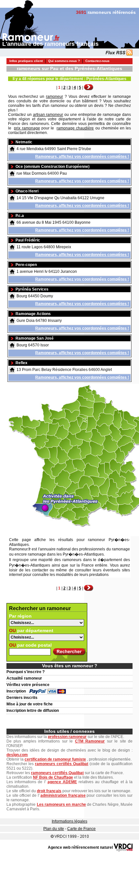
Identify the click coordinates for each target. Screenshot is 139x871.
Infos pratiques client (26, 61)
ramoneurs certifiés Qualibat (61, 764)
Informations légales (69, 821)
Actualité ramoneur (24, 678)
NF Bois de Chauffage (53, 777)
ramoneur (54, 96)
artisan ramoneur (48, 114)
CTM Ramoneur (90, 741)
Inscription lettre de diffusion (32, 710)
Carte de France (81, 828)
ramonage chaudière (75, 128)
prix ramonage (27, 128)
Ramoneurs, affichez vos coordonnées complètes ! (82, 156)
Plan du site (53, 828)
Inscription (16, 691)
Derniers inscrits (21, 697)
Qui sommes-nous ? (64, 61)
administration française (63, 795)
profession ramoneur (67, 736)
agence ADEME (62, 782)
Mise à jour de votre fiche (29, 704)
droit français (49, 791)
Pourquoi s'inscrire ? (25, 672)
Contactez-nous (97, 61)
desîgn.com (17, 755)
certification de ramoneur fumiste (55, 759)
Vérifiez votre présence (27, 684)
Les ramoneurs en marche (61, 804)
